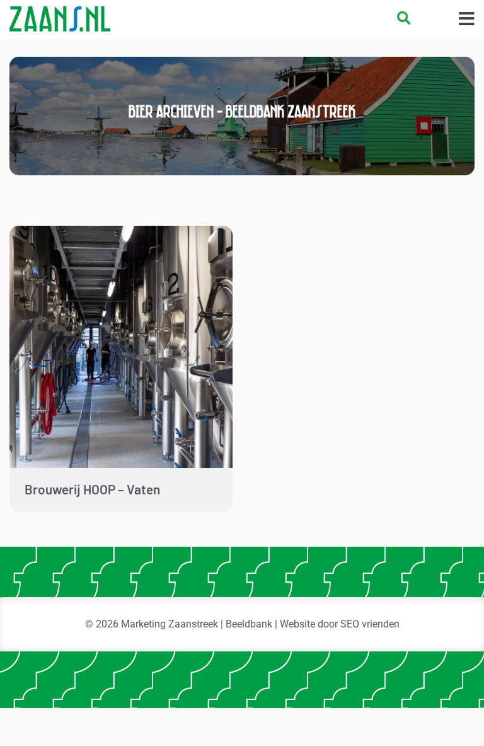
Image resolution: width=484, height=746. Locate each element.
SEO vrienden (370, 624)
